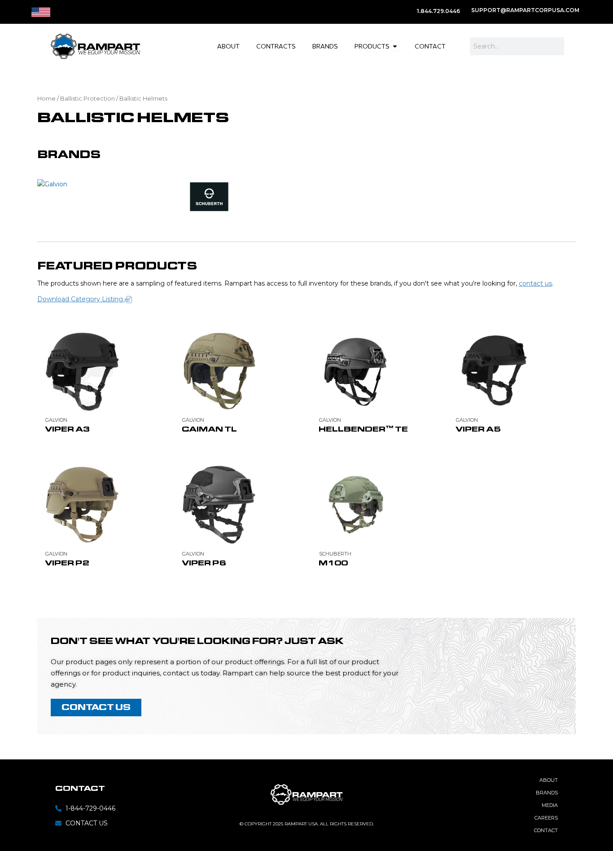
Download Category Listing (81, 299)
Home (46, 98)
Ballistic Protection (87, 98)
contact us (535, 283)
